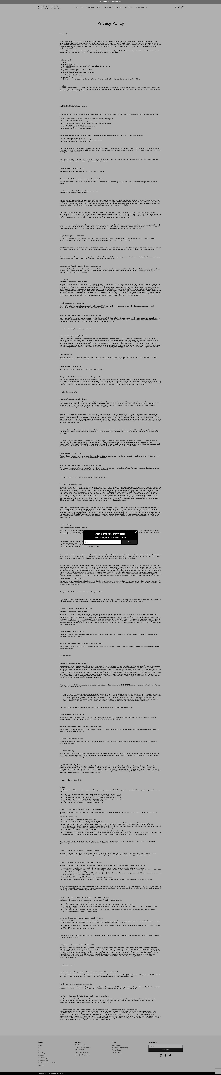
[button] (135, 532)
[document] (110, 537)
